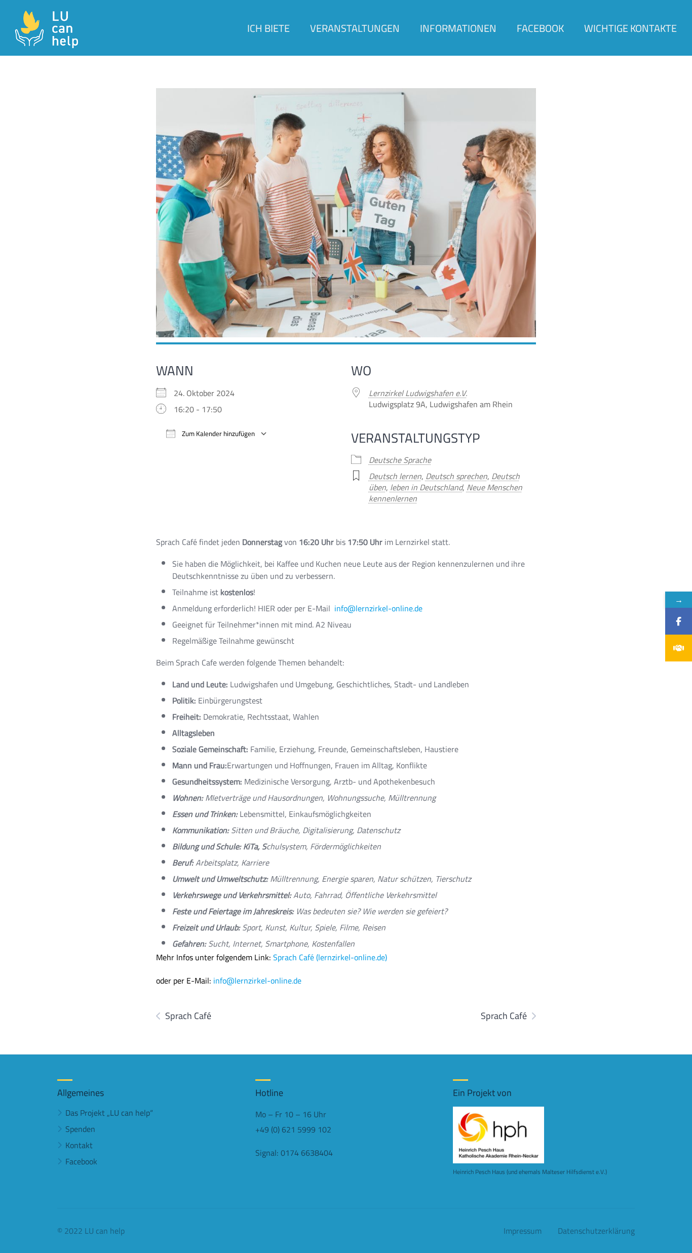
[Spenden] (678, 648)
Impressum (523, 1230)
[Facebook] (678, 621)
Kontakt (79, 1145)
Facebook (81, 1161)
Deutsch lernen (395, 476)
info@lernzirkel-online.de (378, 608)
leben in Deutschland (426, 487)
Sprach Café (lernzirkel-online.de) (330, 957)
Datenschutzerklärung (596, 1230)
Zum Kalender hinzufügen (217, 433)
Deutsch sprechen (456, 476)
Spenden (80, 1129)
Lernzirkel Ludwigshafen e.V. (418, 393)
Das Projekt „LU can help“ (109, 1112)
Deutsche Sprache (400, 459)
